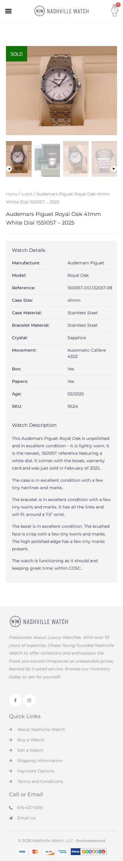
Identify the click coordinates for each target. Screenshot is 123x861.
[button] (8, 11)
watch (27, 194)
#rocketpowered (90, 840)
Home (11, 194)
